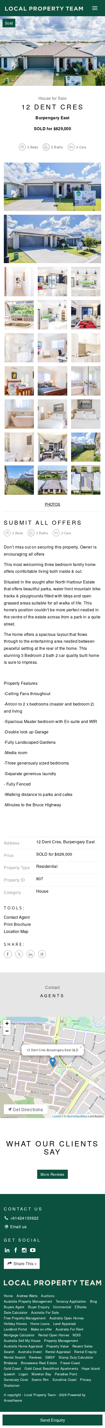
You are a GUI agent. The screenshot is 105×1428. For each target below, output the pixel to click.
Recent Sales (82, 1346)
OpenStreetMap (77, 1116)
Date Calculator (16, 1312)
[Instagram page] (25, 1250)
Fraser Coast (70, 1362)
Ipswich (9, 1374)
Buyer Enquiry (38, 1306)
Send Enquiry (52, 1420)
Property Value (57, 1346)
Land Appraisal (64, 1323)
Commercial (62, 1306)
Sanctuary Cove (16, 1379)
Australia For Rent (69, 1329)
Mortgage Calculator (19, 1335)
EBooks (80, 1306)
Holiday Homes (15, 1323)
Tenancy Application (71, 1301)
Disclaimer (12, 1385)
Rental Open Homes (53, 1335)
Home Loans (39, 1323)
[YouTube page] (32, 1250)
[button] (52, 924)
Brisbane (10, 1362)
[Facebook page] (16, 1250)
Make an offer (41, 1329)
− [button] (7, 1031)
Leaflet (56, 1116)
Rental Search (14, 1357)
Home (8, 1295)
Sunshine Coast (64, 1379)
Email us (18, 1226)
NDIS (77, 1335)
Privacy (85, 1379)
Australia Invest (30, 1351)
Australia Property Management (28, 1301)
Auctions (47, 1295)
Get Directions (27, 1109)
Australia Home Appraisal (23, 1346)
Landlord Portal (15, 1329)
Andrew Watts (27, 1295)
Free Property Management (25, 1318)
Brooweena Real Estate (39, 1362)
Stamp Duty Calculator (76, 1357)
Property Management (61, 1340)
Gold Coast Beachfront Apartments (51, 1368)
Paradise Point (66, 1374)
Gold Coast (12, 1368)
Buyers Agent (14, 1306)
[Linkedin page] (8, 1250)
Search (9, 1351)
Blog (93, 1301)
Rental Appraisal (58, 1351)
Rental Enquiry (85, 1351)
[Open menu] (95, 8)
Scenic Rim (40, 1379)
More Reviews (52, 1174)
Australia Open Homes (66, 1318)
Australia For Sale (45, 1312)
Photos (52, 504)
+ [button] (7, 1023)
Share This (23, 1263)
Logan (23, 1374)
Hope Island (91, 1368)
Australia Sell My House (22, 1340)
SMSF (50, 1357)
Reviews (35, 1357)
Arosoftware (13, 1400)
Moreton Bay (41, 1374)
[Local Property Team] (44, 8)
